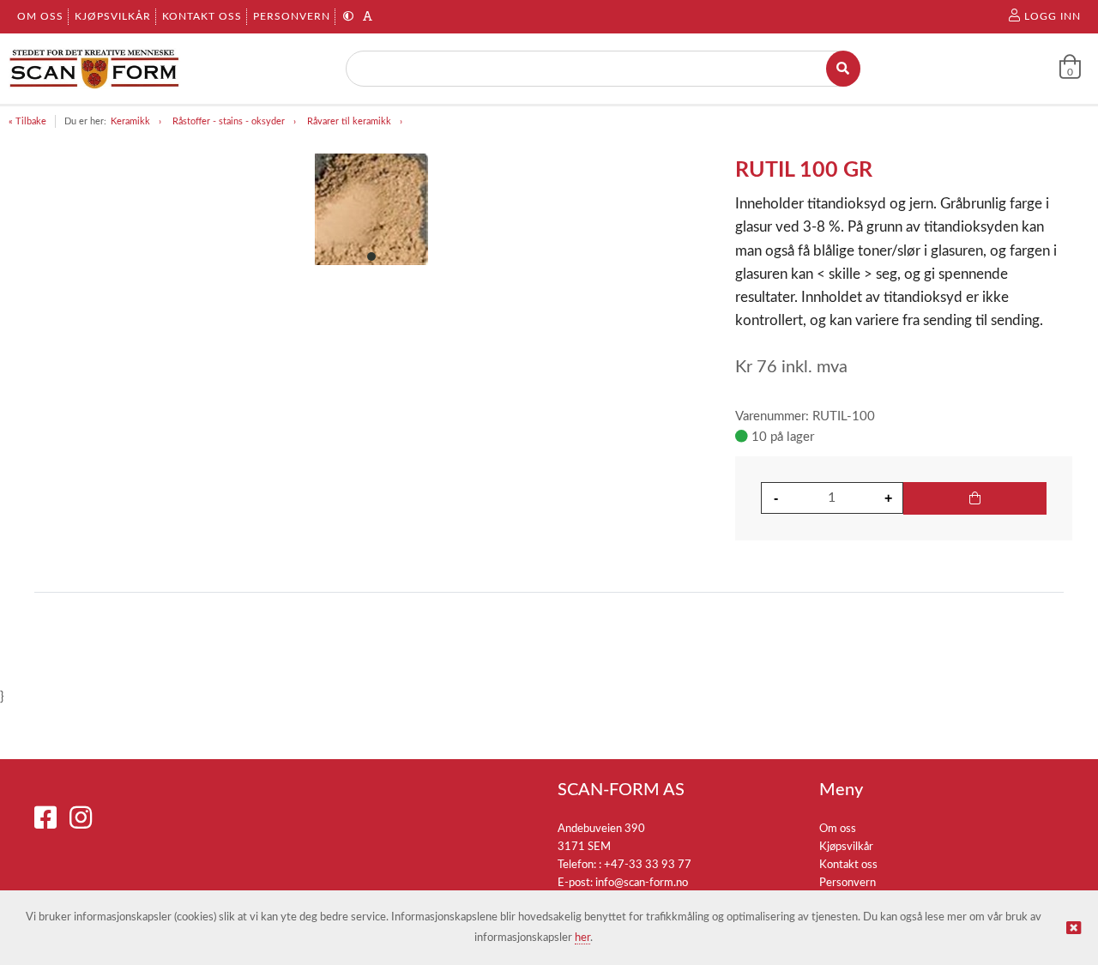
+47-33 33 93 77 (647, 865)
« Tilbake (27, 121)
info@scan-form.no (641, 883)
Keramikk (130, 121)
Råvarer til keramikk (349, 121)
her (582, 938)
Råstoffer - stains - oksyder (228, 121)
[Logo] (94, 68)
